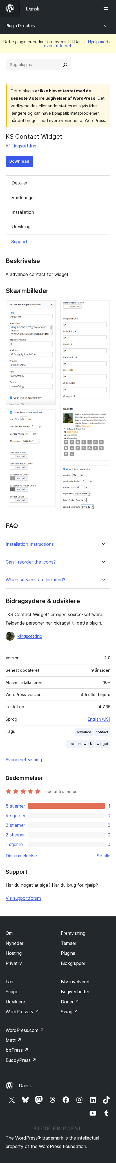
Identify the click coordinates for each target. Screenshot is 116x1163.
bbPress (17, 1050)
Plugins (68, 953)
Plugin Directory (20, 25)
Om (9, 933)
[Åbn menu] (107, 8)
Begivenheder (75, 991)
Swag (69, 1011)
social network (80, 744)
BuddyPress (21, 1060)
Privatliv (14, 963)
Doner (70, 1002)
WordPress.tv (22, 1011)
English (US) (99, 719)
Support (19, 241)
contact (102, 732)
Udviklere (15, 1002)
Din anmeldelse (21, 855)
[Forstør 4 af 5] (103, 411)
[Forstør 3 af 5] (103, 308)
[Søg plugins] (65, 64)
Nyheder (14, 943)
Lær (10, 981)
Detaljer (19, 183)
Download (19, 161)
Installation (23, 212)
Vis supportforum (23, 898)
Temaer (68, 943)
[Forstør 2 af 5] (48, 417)
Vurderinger (23, 197)
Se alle (103, 855)
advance (84, 732)
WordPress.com (25, 1030)
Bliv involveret (75, 981)
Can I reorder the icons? (31, 562)
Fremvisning (73, 933)
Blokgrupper (73, 963)
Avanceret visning (24, 759)
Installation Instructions (30, 544)
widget (102, 744)
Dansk (25, 1085)
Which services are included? (35, 579)
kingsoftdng (24, 146)
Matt (13, 1040)
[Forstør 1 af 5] (48, 308)
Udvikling (21, 226)
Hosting (14, 953)
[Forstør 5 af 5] (103, 473)
